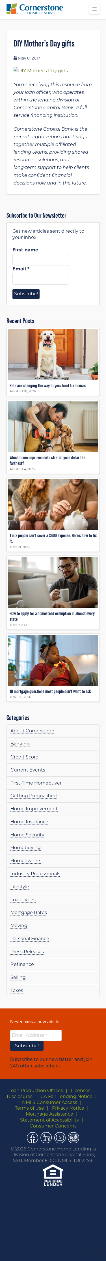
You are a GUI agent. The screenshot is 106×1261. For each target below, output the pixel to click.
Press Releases (27, 951)
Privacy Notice (68, 1108)
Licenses (80, 1090)
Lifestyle (19, 886)
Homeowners (25, 860)
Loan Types (23, 899)
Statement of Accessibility (49, 1120)
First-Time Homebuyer (36, 783)
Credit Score (24, 757)
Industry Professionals (35, 873)
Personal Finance (29, 938)
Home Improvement (34, 808)
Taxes (16, 990)
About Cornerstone (32, 731)
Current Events (27, 770)
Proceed (65, 1250)
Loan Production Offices (35, 1090)
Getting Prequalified (33, 795)
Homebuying (25, 847)
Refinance (22, 964)
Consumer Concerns (53, 1126)
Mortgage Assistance (49, 1114)
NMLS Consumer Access (49, 1102)
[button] (94, 9)
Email (20, 269)
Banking (20, 744)
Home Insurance (29, 822)
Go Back (43, 1250)
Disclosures (20, 1096)
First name (25, 250)
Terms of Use (29, 1108)
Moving (18, 925)
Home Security (27, 835)
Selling (18, 977)
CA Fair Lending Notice (66, 1096)
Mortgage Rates (28, 912)
